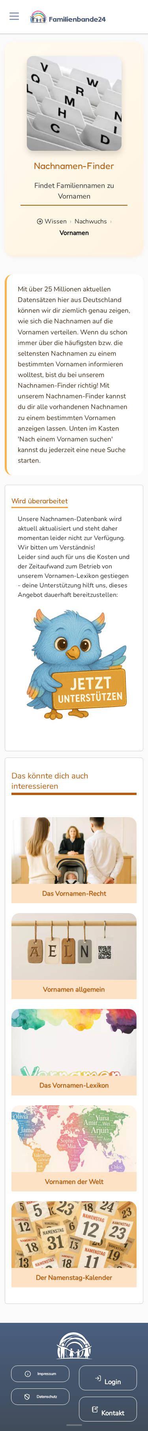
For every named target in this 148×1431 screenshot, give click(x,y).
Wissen (56, 221)
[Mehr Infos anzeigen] (74, 1425)
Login (113, 1381)
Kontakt (112, 1413)
